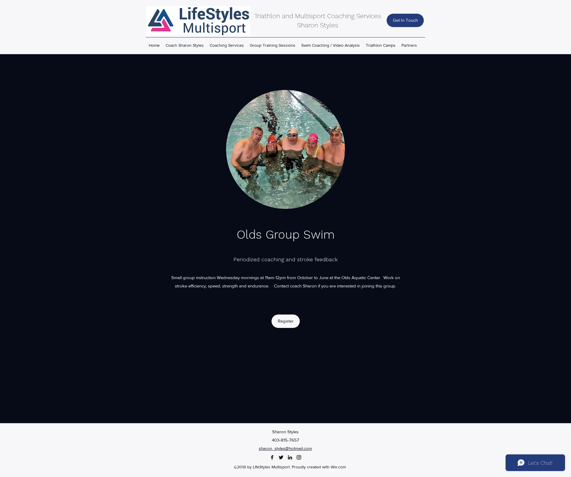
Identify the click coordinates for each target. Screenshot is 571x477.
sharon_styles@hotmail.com (285, 448)
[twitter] (281, 457)
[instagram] (299, 457)
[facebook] (272, 457)
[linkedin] (290, 457)
